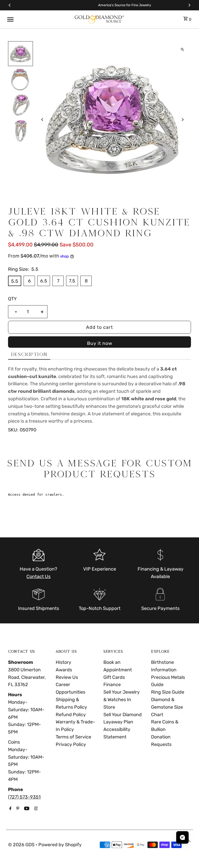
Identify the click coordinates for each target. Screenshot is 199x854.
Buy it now (99, 343)
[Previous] (10, 5)
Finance (112, 684)
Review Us (67, 677)
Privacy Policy (71, 744)
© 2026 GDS (21, 845)
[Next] (189, 5)
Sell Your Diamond (122, 714)
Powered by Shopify (60, 845)
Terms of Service (73, 737)
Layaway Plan (118, 722)
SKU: (13, 430)
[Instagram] (35, 809)
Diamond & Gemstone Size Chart (167, 707)
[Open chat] (182, 837)
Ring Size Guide (167, 692)
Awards (64, 670)
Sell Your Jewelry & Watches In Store (121, 699)
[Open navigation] (38, 19)
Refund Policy (71, 714)
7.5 (72, 281)
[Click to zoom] (182, 49)
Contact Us (38, 576)
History (63, 662)
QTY (12, 299)
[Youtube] (26, 809)
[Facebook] (9, 809)
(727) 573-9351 (24, 797)
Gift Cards (114, 677)
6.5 (43, 281)
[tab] (29, 355)
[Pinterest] (17, 809)
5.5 (14, 281)
